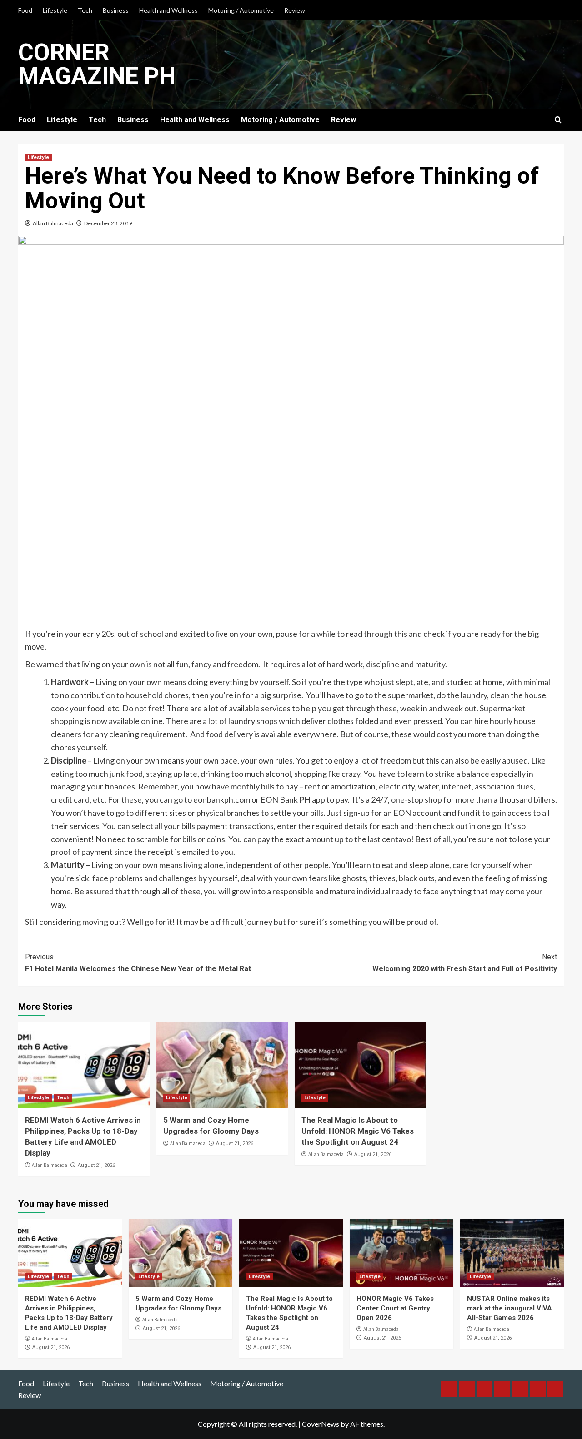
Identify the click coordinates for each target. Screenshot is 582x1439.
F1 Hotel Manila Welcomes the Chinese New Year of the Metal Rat (138, 963)
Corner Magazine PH (97, 64)
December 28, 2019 (108, 223)
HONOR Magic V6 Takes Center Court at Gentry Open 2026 (395, 1308)
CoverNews (320, 1423)
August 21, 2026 (96, 1165)
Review (294, 10)
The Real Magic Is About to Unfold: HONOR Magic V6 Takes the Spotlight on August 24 (357, 1131)
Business (116, 10)
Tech (85, 10)
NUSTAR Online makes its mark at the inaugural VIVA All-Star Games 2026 (509, 1308)
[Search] (558, 120)
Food (25, 10)
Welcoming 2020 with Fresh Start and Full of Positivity (464, 963)
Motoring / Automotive (241, 10)
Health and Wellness (168, 10)
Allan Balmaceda (53, 223)
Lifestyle (55, 10)
